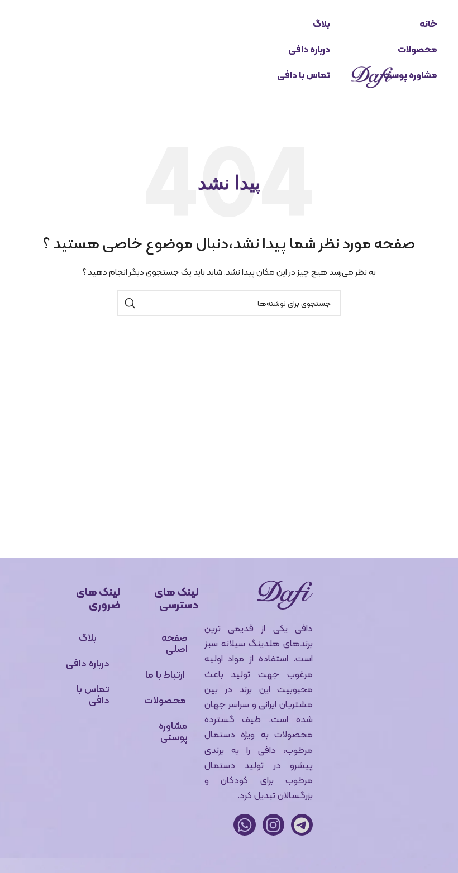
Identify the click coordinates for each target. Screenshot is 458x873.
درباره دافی (309, 49)
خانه (428, 24)
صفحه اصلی (174, 643)
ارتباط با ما (165, 674)
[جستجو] (130, 303)
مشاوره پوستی (173, 731)
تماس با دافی (303, 75)
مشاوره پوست (410, 75)
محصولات (417, 49)
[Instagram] (273, 825)
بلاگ (321, 24)
